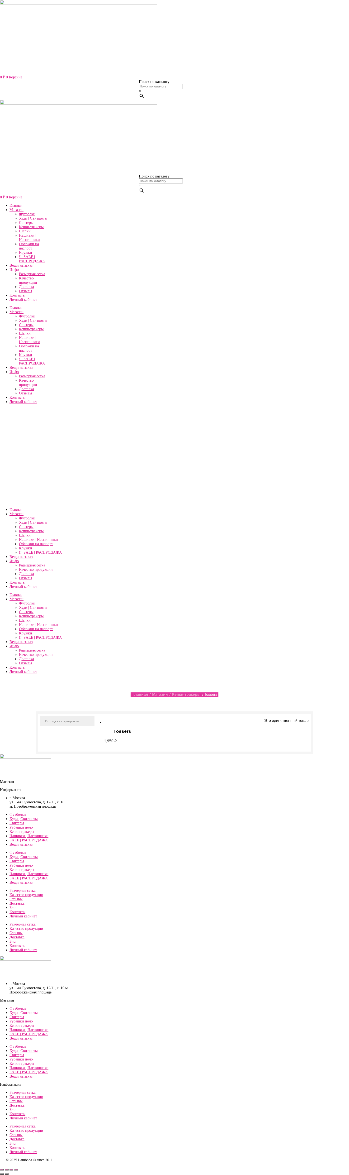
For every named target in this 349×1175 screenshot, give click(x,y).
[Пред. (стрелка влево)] (2, 1174)
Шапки (25, 231)
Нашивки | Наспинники (29, 237)
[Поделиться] (11, 1169)
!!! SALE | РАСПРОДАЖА (32, 259)
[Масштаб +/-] (2, 1169)
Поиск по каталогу (154, 82)
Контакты (17, 295)
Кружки (25, 252)
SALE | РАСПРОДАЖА (28, 840)
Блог (13, 908)
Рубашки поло (21, 827)
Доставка (26, 287)
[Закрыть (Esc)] (16, 1169)
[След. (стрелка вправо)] (7, 1174)
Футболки (27, 214)
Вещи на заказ (21, 265)
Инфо (14, 270)
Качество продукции (28, 280)
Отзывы (25, 291)
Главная (15, 205)
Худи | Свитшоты (33, 218)
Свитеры (26, 223)
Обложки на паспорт (29, 246)
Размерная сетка (32, 274)
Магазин (16, 210)
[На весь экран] (7, 1169)
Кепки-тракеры (31, 227)
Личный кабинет (23, 299)
